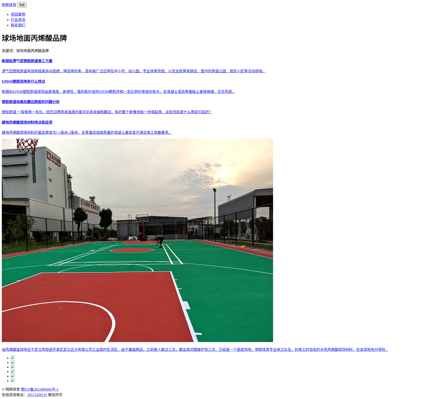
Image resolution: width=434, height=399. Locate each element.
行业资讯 (18, 20)
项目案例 (18, 14)
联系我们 (18, 25)
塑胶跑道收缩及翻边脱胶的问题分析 (31, 102)
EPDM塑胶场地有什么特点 (23, 81)
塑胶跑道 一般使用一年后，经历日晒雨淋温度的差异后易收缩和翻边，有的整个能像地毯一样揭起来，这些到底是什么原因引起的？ (107, 112)
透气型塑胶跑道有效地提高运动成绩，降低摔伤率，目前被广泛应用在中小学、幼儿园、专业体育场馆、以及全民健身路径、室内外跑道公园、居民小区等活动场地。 (134, 71)
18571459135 (37, 395)
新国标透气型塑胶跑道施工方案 (27, 61)
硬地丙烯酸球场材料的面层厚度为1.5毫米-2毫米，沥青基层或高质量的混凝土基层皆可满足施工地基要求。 (87, 133)
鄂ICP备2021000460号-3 (39, 389)
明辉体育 (9, 5)
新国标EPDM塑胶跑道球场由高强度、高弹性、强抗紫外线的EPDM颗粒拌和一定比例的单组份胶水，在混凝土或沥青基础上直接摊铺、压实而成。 (119, 92)
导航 (22, 5)
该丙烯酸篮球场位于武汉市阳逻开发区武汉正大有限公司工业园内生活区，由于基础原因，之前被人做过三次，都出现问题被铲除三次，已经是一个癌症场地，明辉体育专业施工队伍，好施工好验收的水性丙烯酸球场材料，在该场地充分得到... (195, 350)
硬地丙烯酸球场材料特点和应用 (27, 122)
